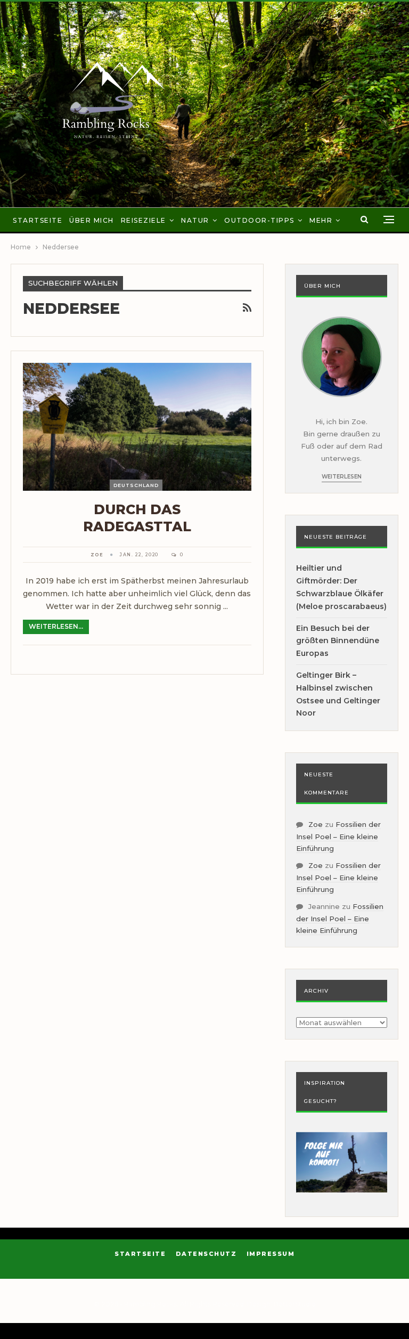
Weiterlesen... (56, 626)
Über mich (91, 220)
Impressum (271, 1253)
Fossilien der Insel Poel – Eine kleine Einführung (338, 836)
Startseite (37, 220)
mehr (320, 220)
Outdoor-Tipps (259, 220)
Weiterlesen (342, 476)
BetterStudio (295, 1304)
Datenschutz (206, 1253)
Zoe (315, 824)
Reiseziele (143, 220)
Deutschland (136, 485)
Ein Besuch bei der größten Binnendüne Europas (337, 641)
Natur (195, 220)
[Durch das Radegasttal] (137, 427)
